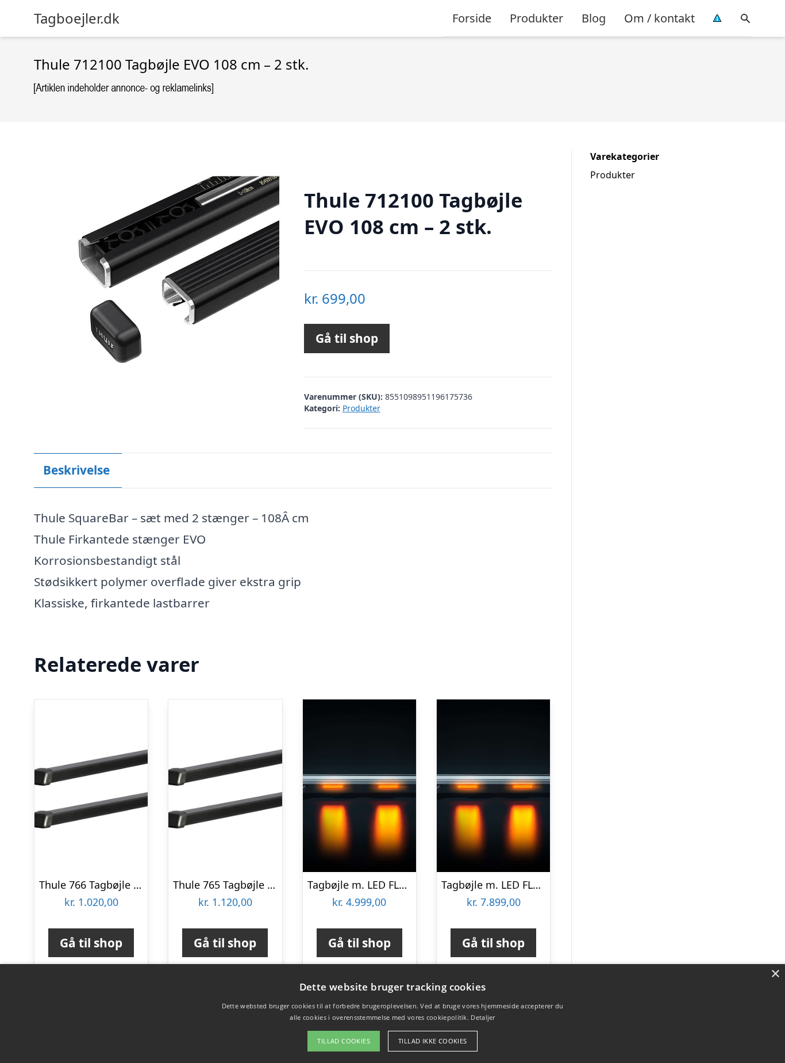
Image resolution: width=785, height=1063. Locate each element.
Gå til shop (346, 338)
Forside (471, 18)
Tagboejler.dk (77, 18)
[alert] (392, 1013)
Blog (594, 18)
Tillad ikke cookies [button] (432, 1041)
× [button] (775, 974)
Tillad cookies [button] (343, 1041)
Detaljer (483, 1017)
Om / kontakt (659, 18)
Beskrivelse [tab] (76, 470)
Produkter (536, 18)
